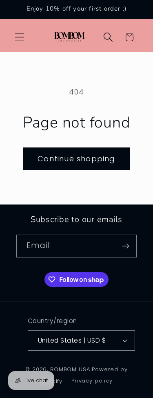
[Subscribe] (125, 246)
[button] (20, 37)
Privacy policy (92, 381)
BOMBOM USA (70, 369)
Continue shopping (76, 159)
